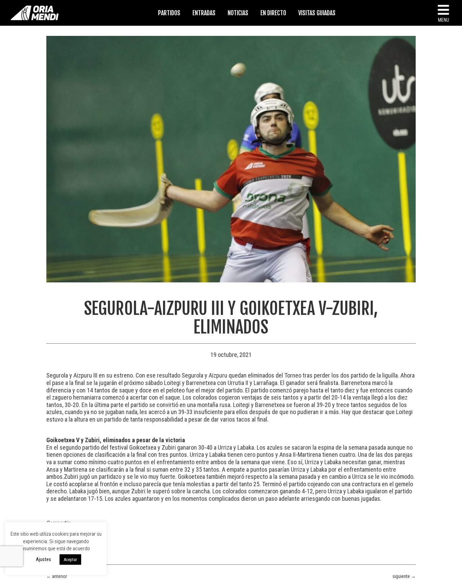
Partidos (169, 13)
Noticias (238, 13)
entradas (203, 13)
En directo (273, 13)
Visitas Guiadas (317, 13)
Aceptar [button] (70, 559)
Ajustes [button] (43, 559)
